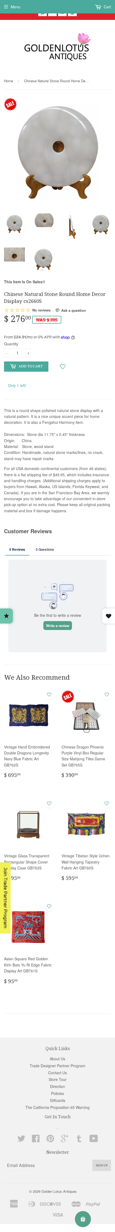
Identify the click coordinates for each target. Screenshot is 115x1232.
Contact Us (57, 1072)
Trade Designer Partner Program (57, 1065)
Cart (107, 6)
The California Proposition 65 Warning (57, 1107)
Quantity (11, 343)
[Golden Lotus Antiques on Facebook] (36, 1140)
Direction (57, 1086)
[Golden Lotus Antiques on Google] (65, 1140)
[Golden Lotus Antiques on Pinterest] (50, 1140)
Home (8, 80)
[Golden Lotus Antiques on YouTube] (94, 1140)
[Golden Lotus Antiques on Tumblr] (79, 1140)
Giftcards (57, 1100)
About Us (57, 1058)
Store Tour (58, 1079)
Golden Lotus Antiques (59, 1191)
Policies (57, 1093)
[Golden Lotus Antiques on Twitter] (21, 1140)
